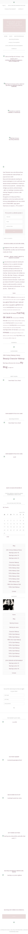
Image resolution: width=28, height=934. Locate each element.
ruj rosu (19, 335)
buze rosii (17, 297)
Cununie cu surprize (14, 112)
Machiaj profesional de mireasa (11, 363)
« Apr (7, 536)
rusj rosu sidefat (8, 338)
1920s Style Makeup (14, 656)
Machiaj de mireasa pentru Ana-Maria (14, 871)
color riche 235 (6, 299)
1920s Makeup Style (14, 565)
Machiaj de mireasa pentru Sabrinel (14, 86)
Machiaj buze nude (18, 307)
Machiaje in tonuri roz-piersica (14, 910)
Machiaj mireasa (19, 36)
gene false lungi (7, 305)
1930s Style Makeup (14, 653)
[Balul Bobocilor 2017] (14, 776)
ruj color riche (9, 335)
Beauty (6, 358)
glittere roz (19, 305)
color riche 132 (22, 297)
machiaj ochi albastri (18, 323)
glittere (14, 305)
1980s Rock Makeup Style (14, 584)
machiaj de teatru (15, 317)
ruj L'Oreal (14, 335)
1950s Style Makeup (14, 648)
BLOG (14, 916)
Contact (20, 9)
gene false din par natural (14, 302)
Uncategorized (10, 367)
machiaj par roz (6, 325)
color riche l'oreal (12, 299)
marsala (15, 329)
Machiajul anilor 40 (14, 552)
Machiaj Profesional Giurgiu (19, 929)
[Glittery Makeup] (14, 738)
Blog (4, 5)
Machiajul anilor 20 (14, 558)
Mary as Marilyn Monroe (14, 488)
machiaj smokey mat (7, 327)
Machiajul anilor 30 (14, 555)
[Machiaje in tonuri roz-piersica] (14, 891)
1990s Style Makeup (14, 587)
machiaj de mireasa (9, 313)
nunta (10, 332)
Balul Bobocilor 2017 (14, 794)
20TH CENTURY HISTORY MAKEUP (14, 45)
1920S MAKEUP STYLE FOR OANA (14, 413)
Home (5, 36)
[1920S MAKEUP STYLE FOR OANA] (14, 395)
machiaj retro (13, 325)
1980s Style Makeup (14, 637)
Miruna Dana (14, 931)
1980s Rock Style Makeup (14, 639)
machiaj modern (18, 320)
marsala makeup (21, 329)
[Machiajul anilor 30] (8, 604)
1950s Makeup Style (14, 573)
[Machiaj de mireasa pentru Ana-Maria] (14, 852)
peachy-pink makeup (16, 332)
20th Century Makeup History (16, 5)
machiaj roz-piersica (21, 325)
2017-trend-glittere (14, 832)
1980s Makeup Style (14, 581)
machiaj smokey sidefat (16, 327)
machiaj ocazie (10, 323)
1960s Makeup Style (14, 576)
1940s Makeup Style (14, 570)
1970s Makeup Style (14, 579)
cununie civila (19, 299)
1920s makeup (11, 297)
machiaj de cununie (16, 309)
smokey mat (13, 338)
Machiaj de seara (14, 39)
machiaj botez (10, 307)
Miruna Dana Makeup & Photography (14, 24)
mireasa (6, 332)
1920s (4, 297)
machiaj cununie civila (7, 309)
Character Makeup (10, 9)
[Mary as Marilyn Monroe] (14, 471)
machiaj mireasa (11, 320)
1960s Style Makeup (14, 645)
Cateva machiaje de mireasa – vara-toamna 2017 (14, 61)
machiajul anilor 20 (8, 329)
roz (21, 332)
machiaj (4, 307)
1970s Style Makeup (14, 642)
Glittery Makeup (14, 756)
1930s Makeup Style (14, 568)
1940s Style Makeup (14, 650)
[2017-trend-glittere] (14, 814)
